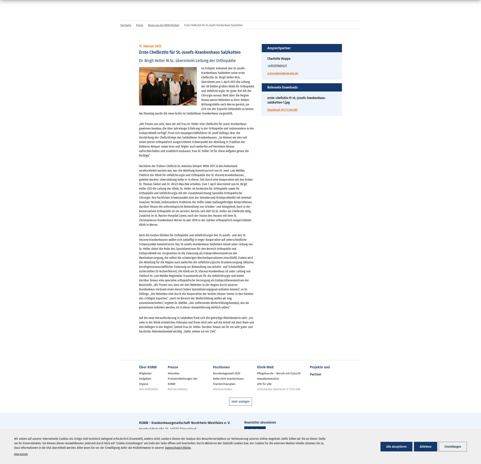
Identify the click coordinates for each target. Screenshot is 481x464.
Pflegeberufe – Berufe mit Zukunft (278, 373)
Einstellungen (453, 446)
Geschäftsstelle (148, 389)
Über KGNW (148, 367)
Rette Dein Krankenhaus (228, 378)
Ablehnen (425, 446)
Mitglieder (145, 373)
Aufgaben (145, 378)
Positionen (221, 367)
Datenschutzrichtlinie (178, 448)
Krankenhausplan (224, 384)
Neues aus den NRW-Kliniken (163, 25)
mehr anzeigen (240, 401)
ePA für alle (264, 384)
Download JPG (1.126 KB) (282, 110)
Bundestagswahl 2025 (226, 373)
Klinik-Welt (265, 367)
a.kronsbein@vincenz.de (282, 73)
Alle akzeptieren (396, 446)
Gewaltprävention (268, 378)
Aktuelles (173, 373)
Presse (139, 25)
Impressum (21, 454)
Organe (143, 384)
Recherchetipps (178, 389)
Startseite (125, 25)
